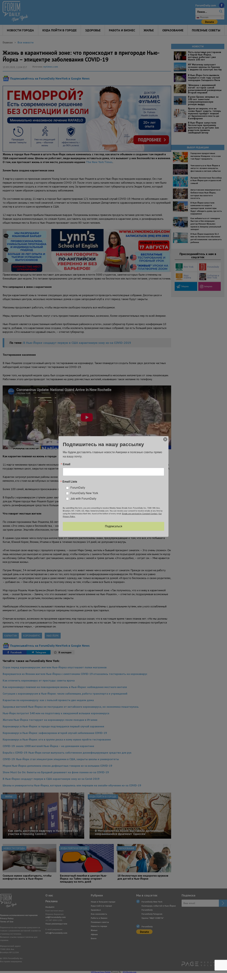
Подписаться (113, 526)
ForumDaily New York (84, 493)
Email (66, 464)
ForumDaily (77, 487)
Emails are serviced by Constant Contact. (140, 513)
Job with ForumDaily (83, 498)
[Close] (165, 439)
